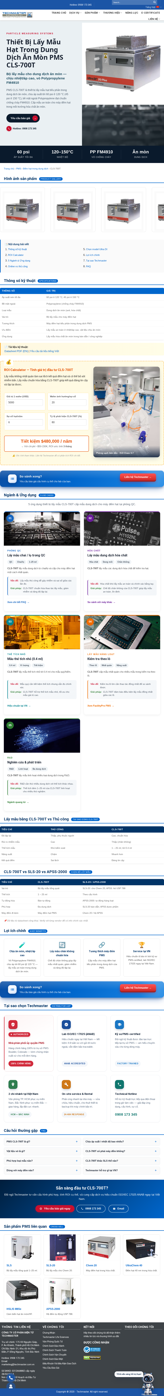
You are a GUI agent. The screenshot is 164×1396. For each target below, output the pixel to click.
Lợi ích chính (93, 255)
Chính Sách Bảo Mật (53, 1359)
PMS (18, 168)
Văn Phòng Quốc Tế (52, 1341)
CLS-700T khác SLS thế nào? (102, 1161)
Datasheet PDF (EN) (16, 351)
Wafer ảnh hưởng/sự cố (63, 396)
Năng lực (131, 12)
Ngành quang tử (18, 802)
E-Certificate (150, 12)
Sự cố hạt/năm (14, 416)
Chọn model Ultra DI (96, 249)
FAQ (88, 266)
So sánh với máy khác (101, 602)
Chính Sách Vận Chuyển (54, 1354)
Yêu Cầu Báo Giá (51, 1368)
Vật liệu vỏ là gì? (16, 1151)
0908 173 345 (93, 1208)
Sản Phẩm (91, 12)
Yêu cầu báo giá (24, 118)
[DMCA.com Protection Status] (93, 1357)
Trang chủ (9, 168)
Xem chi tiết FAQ (18, 602)
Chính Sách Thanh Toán (55, 1350)
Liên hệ (153, 19)
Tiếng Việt (150, 7)
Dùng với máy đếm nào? (20, 1170)
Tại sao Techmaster (96, 260)
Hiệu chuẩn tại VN (19, 705)
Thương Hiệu (111, 12)
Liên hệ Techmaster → (138, 477)
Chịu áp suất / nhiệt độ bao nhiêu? (105, 1141)
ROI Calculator (16, 255)
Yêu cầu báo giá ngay (57, 1208)
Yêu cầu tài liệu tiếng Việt (44, 351)
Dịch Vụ (74, 12)
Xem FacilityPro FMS (100, 705)
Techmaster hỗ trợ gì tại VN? (102, 1170)
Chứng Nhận (49, 1332)
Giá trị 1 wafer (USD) (18, 396)
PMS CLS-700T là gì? (18, 1141)
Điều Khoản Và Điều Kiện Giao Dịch (59, 1363)
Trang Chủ (59, 12)
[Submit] (154, 2)
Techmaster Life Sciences (56, 1337)
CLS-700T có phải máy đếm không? (105, 1151)
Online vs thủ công (18, 266)
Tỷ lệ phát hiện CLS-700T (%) (66, 416)
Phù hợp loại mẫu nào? (20, 1161)
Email (120, 1208)
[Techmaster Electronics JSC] (17, 15)
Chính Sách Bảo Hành (53, 1346)
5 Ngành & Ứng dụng (19, 260)
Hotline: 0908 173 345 (24, 128)
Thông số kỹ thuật (17, 249)
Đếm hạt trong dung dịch (35, 168)
